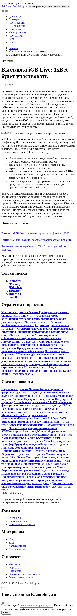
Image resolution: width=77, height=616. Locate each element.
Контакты (15, 564)
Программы (16, 35)
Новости (14, 42)
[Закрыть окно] (2, 587)
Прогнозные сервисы (22, 524)
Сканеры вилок (18, 520)
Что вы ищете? (10, 605)
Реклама (14, 567)
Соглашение (16, 570)
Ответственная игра (21, 577)
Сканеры (14, 19)
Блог (11, 38)
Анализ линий (17, 25)
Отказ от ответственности (24, 574)
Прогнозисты (17, 22)
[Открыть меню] (6, 11)
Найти (6, 612)
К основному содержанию (17, 3)
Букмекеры (15, 16)
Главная (13, 48)
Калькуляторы (17, 32)
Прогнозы (15, 29)
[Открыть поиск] (2, 11)
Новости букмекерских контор (27, 51)
